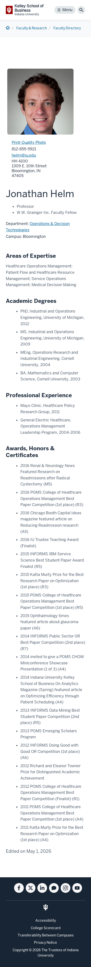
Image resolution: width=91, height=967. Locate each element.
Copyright (20, 950)
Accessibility (45, 920)
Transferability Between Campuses (46, 935)
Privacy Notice (45, 942)
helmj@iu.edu (24, 155)
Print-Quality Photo (29, 142)
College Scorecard (45, 928)
